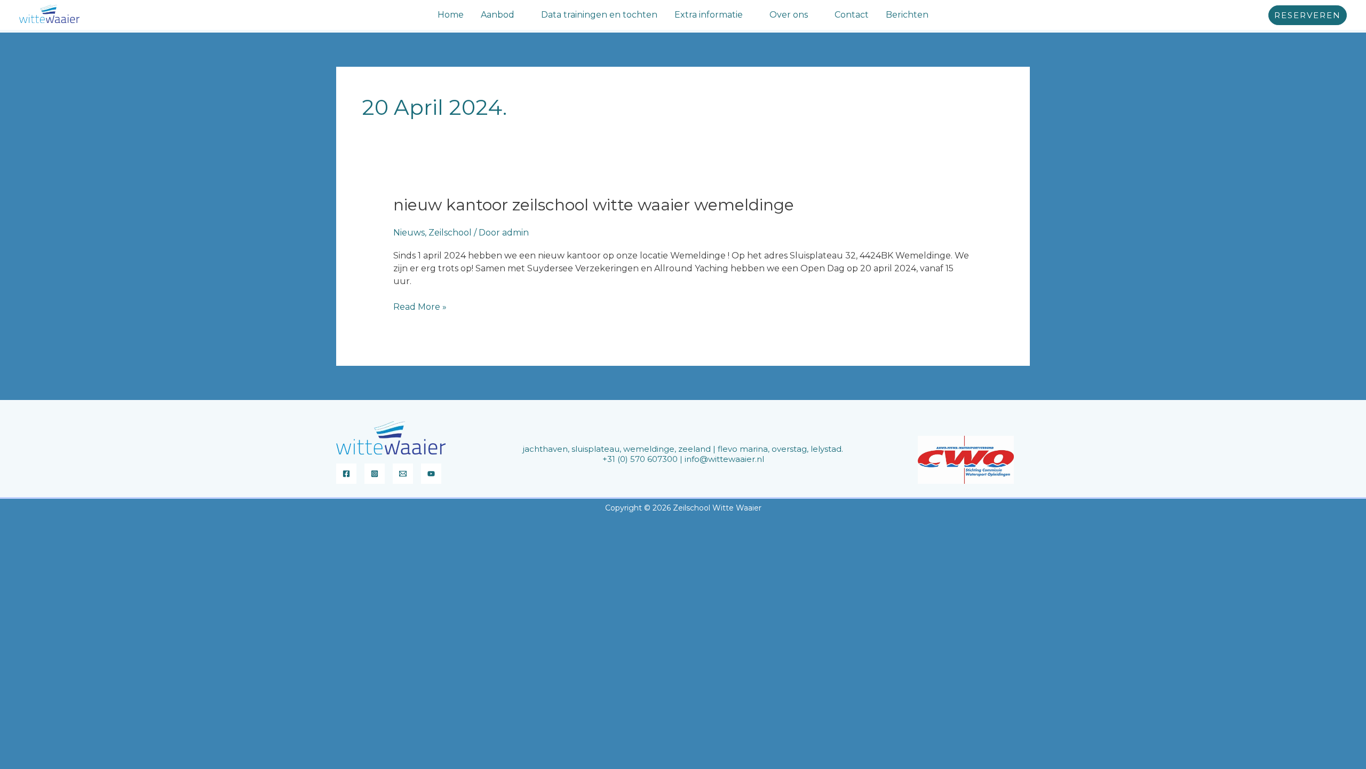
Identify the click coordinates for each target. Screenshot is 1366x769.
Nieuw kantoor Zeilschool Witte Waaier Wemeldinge (593, 205)
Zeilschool (450, 232)
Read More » (420, 306)
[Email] (403, 474)
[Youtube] (431, 474)
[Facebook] (346, 474)
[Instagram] (374, 474)
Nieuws (409, 232)
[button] (519, 15)
